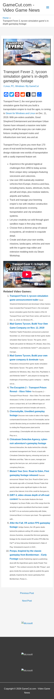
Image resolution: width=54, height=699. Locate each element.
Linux (7, 86)
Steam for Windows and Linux (20, 113)
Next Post (27, 601)
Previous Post (27, 593)
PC (12, 86)
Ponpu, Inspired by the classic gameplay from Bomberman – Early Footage (28, 555)
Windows (19, 86)
